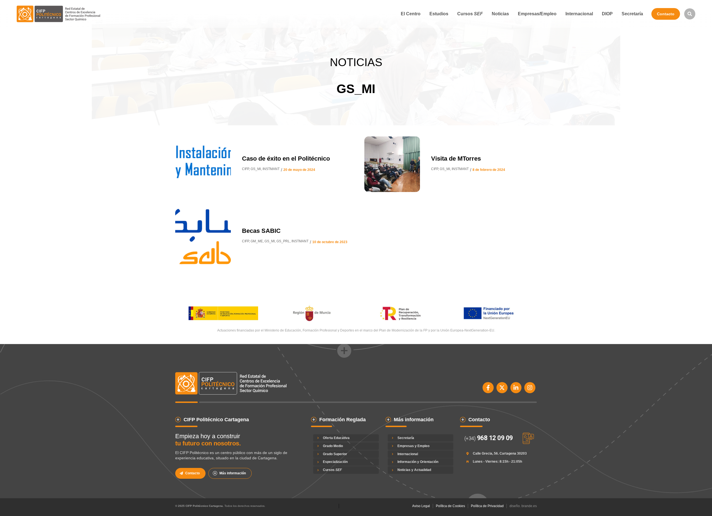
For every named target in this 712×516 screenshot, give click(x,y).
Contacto (665, 14)
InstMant (271, 169)
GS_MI (256, 169)
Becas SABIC (261, 230)
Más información (232, 473)
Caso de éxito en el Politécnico (286, 158)
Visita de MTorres (456, 158)
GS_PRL (283, 241)
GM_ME (257, 241)
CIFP (245, 169)
